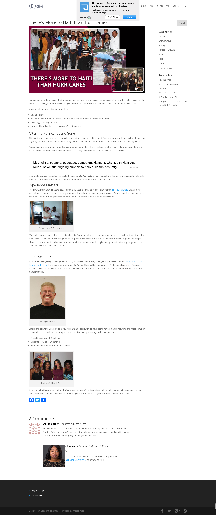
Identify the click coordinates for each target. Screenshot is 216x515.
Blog (143, 6)
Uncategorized (166, 68)
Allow (129, 17)
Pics (151, 6)
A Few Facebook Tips (169, 97)
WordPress (78, 510)
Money (162, 45)
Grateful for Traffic (167, 92)
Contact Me (163, 6)
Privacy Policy (37, 490)
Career (162, 36)
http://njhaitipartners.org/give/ (72, 459)
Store (176, 6)
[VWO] (91, 17)
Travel (162, 63)
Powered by (84, 17)
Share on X (135, 168)
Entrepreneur (165, 40)
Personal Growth (167, 49)
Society (162, 54)
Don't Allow (113, 17)
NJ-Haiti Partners (120, 189)
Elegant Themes (49, 510)
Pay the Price (165, 79)
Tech (161, 58)
